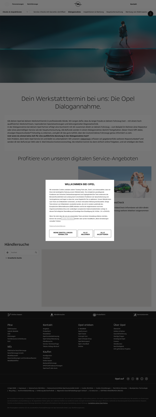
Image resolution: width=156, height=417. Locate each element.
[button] (63, 233)
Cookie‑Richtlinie (68, 219)
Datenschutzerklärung (57, 226)
